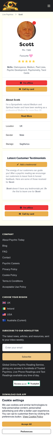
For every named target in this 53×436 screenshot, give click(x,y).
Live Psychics (7, 14)
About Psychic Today (13, 239)
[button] (26, 55)
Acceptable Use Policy (14, 286)
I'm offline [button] (28, 82)
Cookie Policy (9, 275)
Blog (4, 245)
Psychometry (34, 69)
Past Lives (40, 67)
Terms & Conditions (12, 281)
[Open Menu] (49, 6)
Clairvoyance (20, 67)
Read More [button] (26, 115)
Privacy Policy (9, 269)
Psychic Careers (11, 263)
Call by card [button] (28, 89)
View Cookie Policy (33, 416)
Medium (31, 67)
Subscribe (26, 356)
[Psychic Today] (10, 6)
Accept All (26, 424)
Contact (6, 257)
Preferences (27, 431)
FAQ (4, 251)
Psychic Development (17, 69)
